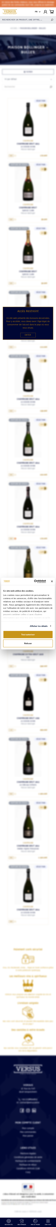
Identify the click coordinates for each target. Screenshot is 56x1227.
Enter (28, 335)
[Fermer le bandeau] (52, 581)
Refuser (28, 643)
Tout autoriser (28, 634)
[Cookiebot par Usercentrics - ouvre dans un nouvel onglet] (34, 581)
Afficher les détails (39, 626)
